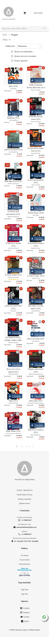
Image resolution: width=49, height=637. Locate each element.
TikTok (26, 621)
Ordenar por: (10, 46)
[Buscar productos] (44, 28)
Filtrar (5, 40)
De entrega (24, 555)
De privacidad (24, 560)
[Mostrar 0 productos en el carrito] (25, 13)
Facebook (26, 608)
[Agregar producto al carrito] (21, 69)
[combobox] (21, 28)
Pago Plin (24, 594)
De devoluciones (24, 564)
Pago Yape (24, 589)
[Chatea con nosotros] (44, 617)
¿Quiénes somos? (24, 503)
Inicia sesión (38, 13)
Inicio (4, 35)
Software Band (34, 630)
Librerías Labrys (21, 630)
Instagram (26, 612)
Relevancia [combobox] (22, 46)
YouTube (26, 617)
